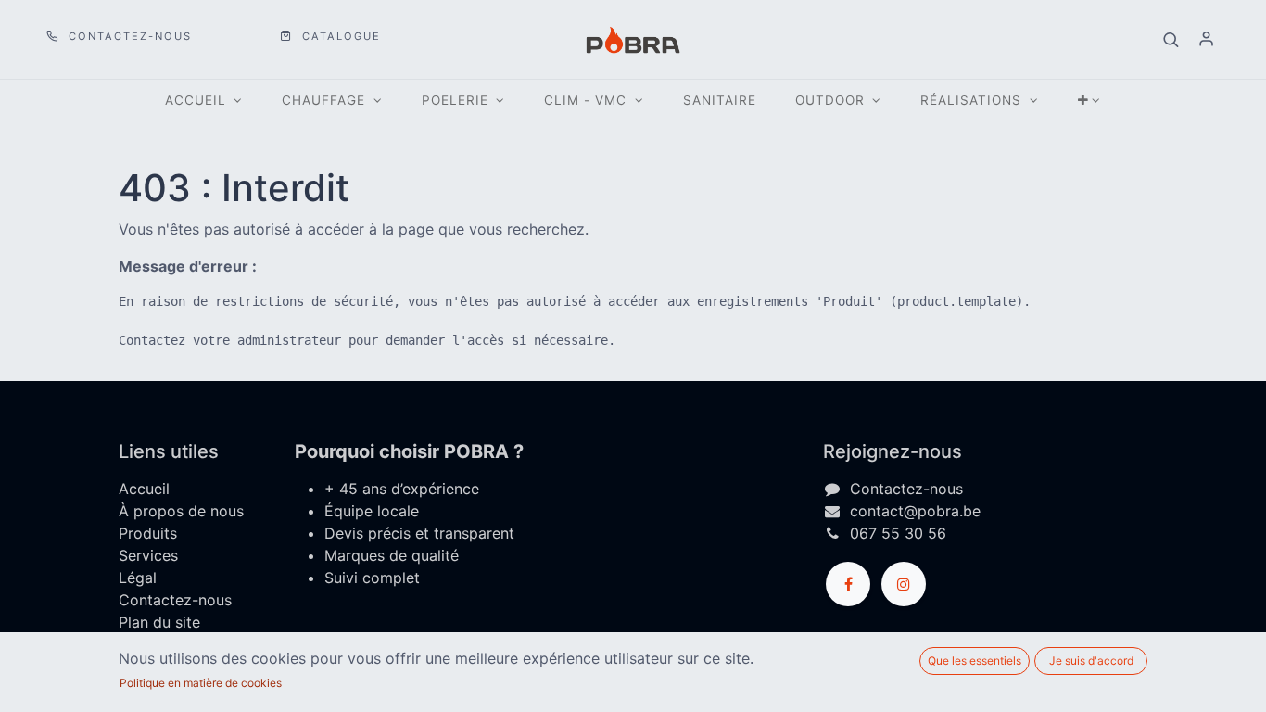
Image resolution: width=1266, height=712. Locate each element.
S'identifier (1206, 40)
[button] (1170, 40)
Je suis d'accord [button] (1091, 661)
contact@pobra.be (915, 511)
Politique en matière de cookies (201, 683)
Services (148, 555)
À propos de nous (181, 511)
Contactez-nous (128, 36)
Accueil (144, 488)
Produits (148, 533)
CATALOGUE (339, 36)
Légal (138, 577)
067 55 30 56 (898, 533)
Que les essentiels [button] (974, 661)
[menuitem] (719, 100)
